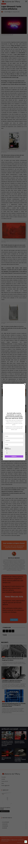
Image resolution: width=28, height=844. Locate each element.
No (7, 453)
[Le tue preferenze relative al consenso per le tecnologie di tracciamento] (25, 841)
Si (6, 450)
